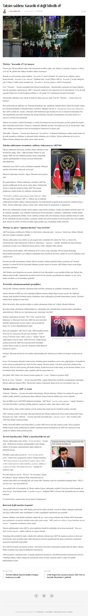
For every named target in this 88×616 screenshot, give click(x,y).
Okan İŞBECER (15, 11)
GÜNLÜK (39, 11)
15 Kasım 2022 (28, 11)
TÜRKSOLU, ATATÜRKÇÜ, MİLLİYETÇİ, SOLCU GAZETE (54, 612)
